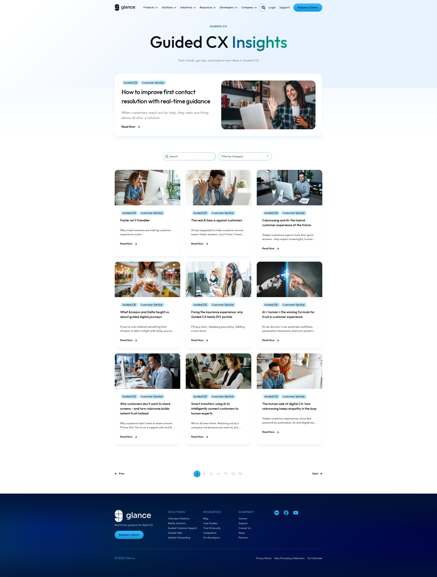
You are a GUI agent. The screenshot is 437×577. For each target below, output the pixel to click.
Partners (243, 537)
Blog (205, 518)
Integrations (209, 532)
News (242, 532)
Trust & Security (211, 528)
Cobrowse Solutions (178, 518)
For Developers (211, 537)
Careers (243, 518)
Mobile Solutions (177, 523)
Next (315, 473)
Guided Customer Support (182, 528)
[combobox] (262, 7)
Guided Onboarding (179, 537)
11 (225, 474)
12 (233, 474)
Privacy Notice (264, 558)
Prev (121, 473)
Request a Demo (308, 7)
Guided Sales (175, 532)
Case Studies (210, 523)
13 (240, 474)
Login (272, 7)
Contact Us (245, 528)
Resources (206, 7)
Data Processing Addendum (289, 558)
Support (284, 7)
